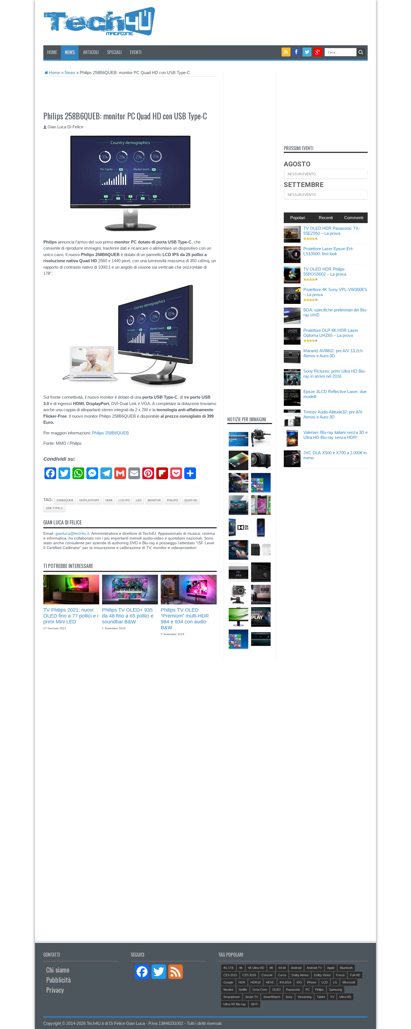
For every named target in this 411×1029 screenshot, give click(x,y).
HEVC (270, 982)
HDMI (108, 500)
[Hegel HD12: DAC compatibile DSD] (238, 572)
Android (296, 967)
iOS (299, 982)
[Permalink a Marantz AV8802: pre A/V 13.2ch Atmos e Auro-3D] (292, 363)
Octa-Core (259, 989)
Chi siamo (57, 969)
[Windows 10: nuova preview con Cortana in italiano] (261, 483)
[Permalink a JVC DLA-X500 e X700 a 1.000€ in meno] (292, 465)
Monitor (154, 500)
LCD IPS (124, 500)
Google (228, 982)
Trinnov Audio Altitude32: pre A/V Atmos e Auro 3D (332, 414)
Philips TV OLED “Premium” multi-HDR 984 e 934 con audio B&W (185, 618)
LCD (325, 982)
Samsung (335, 989)
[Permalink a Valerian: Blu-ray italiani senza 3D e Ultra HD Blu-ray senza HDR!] (292, 445)
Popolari (297, 217)
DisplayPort (89, 500)
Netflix (243, 989)
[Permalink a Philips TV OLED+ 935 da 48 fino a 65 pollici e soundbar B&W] (130, 602)
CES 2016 (249, 975)
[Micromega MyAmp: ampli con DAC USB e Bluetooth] (261, 550)
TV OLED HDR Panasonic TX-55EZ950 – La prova (331, 231)
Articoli (91, 52)
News (70, 52)
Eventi (135, 52)
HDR (241, 982)
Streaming (304, 997)
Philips (172, 500)
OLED (276, 989)
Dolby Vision (322, 975)
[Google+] (317, 52)
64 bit (282, 967)
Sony (288, 997)
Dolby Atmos (300, 975)
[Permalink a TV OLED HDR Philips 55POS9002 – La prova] (292, 282)
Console (267, 975)
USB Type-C (54, 508)
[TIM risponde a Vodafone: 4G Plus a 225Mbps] (238, 438)
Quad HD (190, 500)
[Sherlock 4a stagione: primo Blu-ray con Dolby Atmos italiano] (238, 527)
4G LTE (228, 967)
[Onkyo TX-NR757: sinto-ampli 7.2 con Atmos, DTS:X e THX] (261, 639)
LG (335, 982)
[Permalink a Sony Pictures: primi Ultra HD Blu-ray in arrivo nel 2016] (292, 384)
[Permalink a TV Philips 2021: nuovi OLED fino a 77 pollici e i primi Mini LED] (71, 602)
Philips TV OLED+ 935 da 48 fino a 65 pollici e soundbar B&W (127, 616)
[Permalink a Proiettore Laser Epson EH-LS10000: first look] (292, 261)
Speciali (114, 52)
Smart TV (251, 997)
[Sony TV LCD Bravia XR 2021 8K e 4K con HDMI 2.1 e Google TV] (238, 505)
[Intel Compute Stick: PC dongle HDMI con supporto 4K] (238, 550)
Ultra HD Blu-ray (234, 1004)
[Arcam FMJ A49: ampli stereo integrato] (261, 572)
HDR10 (256, 982)
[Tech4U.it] (99, 31)
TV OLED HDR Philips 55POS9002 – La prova (324, 271)
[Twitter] (307, 52)
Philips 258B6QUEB (110, 432)
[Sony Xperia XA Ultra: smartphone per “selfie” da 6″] (261, 505)
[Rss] (286, 52)
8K (271, 967)
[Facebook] (296, 52)
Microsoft (348, 982)
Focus (340, 975)
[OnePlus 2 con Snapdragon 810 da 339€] (238, 460)
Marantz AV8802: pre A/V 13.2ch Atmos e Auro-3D (333, 353)
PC (308, 989)
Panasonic (293, 989)
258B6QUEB (64, 500)
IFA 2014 (285, 982)
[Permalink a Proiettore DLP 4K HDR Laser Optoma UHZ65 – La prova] (292, 343)
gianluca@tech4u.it (72, 533)
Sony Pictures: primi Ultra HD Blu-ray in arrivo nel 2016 (334, 374)
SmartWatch (271, 997)
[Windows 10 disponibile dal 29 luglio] (238, 639)
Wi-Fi (254, 1004)
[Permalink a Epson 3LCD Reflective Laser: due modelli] (292, 404)
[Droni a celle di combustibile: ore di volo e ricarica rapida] (261, 438)
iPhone (311, 982)
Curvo (282, 975)
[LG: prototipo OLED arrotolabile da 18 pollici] (238, 483)
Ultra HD (345, 997)
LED (138, 500)
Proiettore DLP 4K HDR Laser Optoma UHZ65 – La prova (330, 333)
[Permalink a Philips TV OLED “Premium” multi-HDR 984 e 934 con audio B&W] (189, 602)
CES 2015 (230, 975)
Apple (331, 967)
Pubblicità (58, 979)
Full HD (355, 975)
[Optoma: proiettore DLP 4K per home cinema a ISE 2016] (261, 460)
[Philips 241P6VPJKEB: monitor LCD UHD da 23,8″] (238, 617)
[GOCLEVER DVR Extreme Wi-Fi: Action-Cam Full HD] (238, 594)
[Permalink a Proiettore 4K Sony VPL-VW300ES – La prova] (292, 302)
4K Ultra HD (256, 967)
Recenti (326, 217)
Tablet (321, 997)
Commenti (353, 217)
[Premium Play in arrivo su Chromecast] (261, 617)
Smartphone (231, 997)
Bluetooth (346, 967)
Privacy (55, 990)
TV (332, 997)
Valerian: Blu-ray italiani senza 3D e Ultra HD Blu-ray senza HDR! (335, 435)
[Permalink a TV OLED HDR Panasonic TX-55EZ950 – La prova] (292, 241)
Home (52, 52)
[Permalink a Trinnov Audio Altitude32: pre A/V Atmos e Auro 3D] (292, 424)
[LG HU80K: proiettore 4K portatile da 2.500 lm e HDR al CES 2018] (261, 594)
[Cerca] (360, 52)
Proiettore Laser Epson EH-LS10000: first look (328, 251)
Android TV (314, 967)
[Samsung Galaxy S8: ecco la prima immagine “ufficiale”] (261, 527)
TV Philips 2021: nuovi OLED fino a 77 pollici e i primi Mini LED (70, 616)
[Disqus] (130, 716)
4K (241, 967)
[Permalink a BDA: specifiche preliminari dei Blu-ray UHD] (292, 322)
